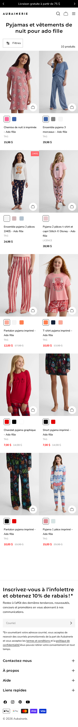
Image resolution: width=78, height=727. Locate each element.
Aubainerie (20, 719)
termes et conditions (38, 641)
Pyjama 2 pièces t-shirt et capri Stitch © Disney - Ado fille (59, 231)
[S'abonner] (71, 623)
